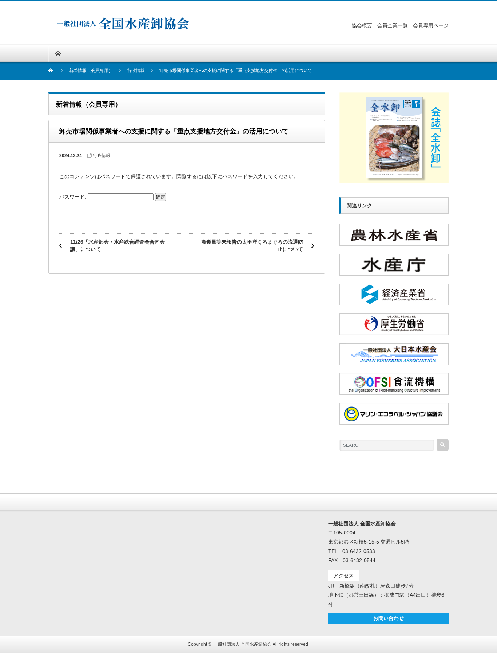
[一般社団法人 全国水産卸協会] (123, 20)
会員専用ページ (431, 25)
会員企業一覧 (392, 25)
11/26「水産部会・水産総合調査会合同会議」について (117, 245)
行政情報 (101, 155)
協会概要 (362, 25)
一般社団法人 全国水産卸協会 (242, 644)
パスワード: (73, 197)
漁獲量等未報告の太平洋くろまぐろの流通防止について (252, 245)
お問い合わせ (388, 618)
